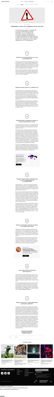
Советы (25, 24)
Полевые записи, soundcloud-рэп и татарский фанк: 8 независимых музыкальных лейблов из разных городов (47, 361)
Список (28, 24)
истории (17, 4)
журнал (22, 1)
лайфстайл (26, 4)
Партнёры (27, 374)
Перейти (18, 164)
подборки (31, 4)
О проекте (27, 369)
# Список (16, 337)
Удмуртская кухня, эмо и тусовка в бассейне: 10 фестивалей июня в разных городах (34, 361)
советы (22, 4)
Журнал (18, 369)
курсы (26, 1)
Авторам (26, 375)
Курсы (18, 372)
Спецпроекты (20, 371)
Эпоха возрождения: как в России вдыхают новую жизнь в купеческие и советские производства (20, 361)
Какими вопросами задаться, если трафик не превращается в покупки (30, 249)
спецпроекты (31, 1)
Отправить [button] (2, 396)
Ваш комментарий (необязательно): (9, 389)
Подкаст (36, 4)
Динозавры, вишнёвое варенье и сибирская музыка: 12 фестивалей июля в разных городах (7, 361)
